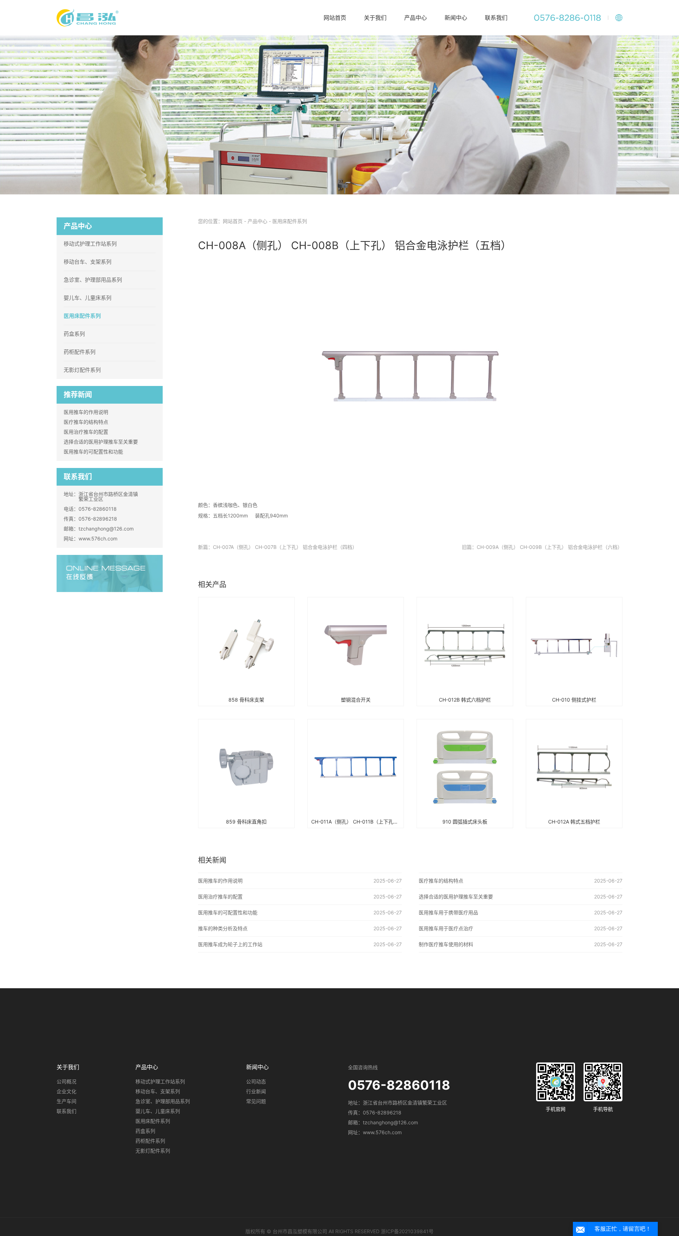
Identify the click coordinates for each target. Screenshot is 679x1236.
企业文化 (66, 1091)
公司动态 (256, 1081)
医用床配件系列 (82, 315)
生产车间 (66, 1101)
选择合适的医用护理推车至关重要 (101, 442)
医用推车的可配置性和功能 (93, 452)
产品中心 (415, 17)
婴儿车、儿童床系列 (87, 297)
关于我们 (375, 17)
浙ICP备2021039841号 (407, 1231)
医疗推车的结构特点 (86, 422)
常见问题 (256, 1101)
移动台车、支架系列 (87, 261)
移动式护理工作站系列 (90, 243)
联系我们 (496, 17)
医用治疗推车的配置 (86, 432)
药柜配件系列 (79, 351)
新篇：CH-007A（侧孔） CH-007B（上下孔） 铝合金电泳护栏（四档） (277, 547)
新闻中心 (456, 17)
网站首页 (335, 17)
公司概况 (66, 1081)
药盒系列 (74, 333)
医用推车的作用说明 (86, 412)
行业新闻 (256, 1091)
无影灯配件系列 (82, 370)
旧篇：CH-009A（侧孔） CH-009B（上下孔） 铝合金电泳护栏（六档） (542, 547)
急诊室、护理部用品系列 (93, 279)
